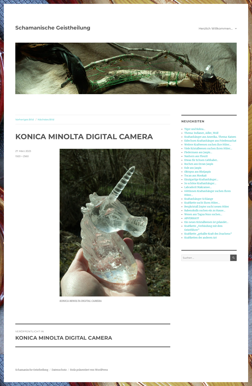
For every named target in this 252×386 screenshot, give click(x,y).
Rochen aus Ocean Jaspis (198, 164)
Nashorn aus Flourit (196, 156)
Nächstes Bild (46, 119)
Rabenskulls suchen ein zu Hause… (204, 210)
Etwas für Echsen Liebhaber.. (201, 160)
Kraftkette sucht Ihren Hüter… (202, 202)
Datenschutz (59, 369)
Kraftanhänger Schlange (198, 198)
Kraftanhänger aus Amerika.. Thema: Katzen (210, 136)
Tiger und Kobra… (194, 129)
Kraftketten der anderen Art (200, 237)
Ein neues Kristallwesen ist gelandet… (206, 222)
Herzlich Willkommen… (216, 28)
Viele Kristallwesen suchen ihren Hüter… (208, 148)
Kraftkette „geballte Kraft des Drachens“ (208, 233)
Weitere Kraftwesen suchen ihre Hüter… (207, 144)
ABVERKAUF (191, 218)
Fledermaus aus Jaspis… (198, 152)
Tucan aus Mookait (195, 175)
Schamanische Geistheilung (52, 28)
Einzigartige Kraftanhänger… (201, 179)
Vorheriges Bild (24, 119)
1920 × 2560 (22, 156)
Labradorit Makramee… (198, 187)
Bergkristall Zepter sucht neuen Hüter (206, 206)
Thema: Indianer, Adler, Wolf (201, 133)
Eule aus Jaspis (192, 167)
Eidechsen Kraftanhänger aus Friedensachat (210, 140)
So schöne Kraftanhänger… (200, 183)
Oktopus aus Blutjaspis (197, 171)
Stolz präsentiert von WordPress (89, 369)
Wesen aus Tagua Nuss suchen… (203, 214)
